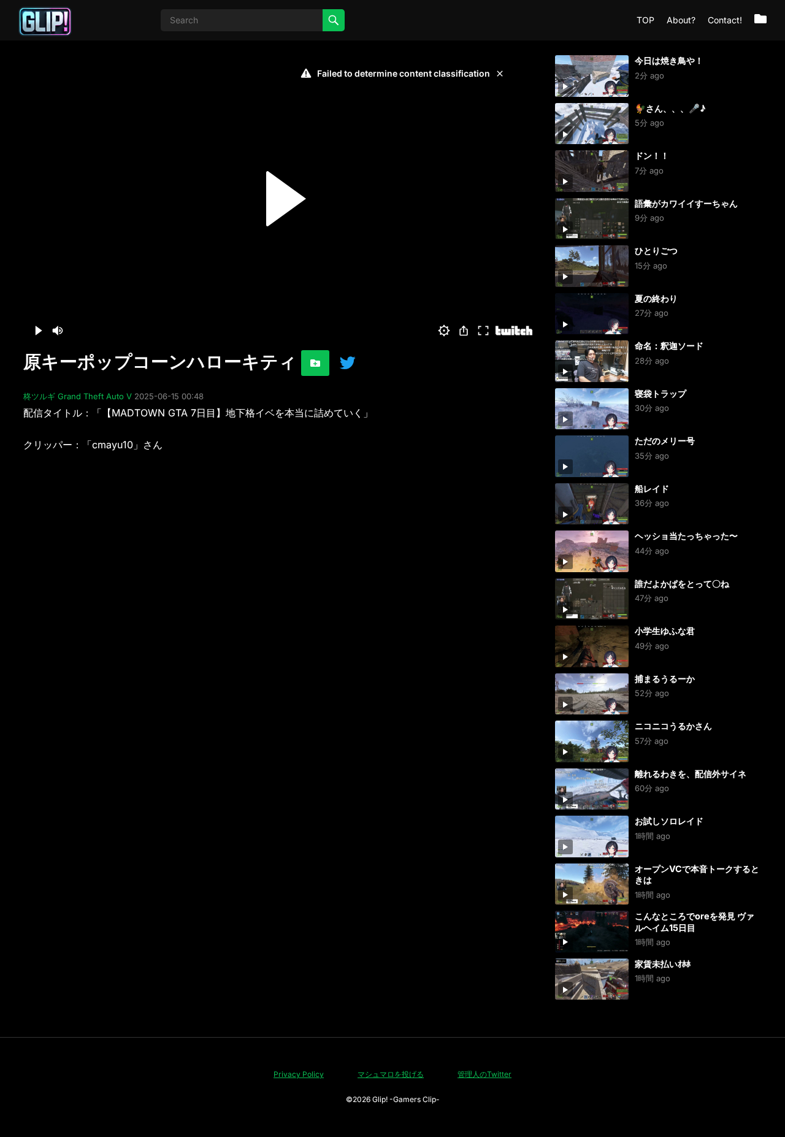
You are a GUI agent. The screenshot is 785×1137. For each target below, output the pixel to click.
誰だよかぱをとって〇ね (682, 583)
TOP (645, 20)
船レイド (652, 488)
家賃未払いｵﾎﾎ (663, 964)
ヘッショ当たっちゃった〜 (686, 535)
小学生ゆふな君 (665, 631)
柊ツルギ (39, 396)
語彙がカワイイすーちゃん (686, 203)
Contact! (725, 20)
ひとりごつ (656, 250)
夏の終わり (656, 298)
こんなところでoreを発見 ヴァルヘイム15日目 (694, 922)
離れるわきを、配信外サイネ (690, 773)
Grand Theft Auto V (95, 396)
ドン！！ (652, 155)
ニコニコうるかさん (673, 726)
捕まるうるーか (665, 678)
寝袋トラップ (660, 393)
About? (681, 20)
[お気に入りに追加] (315, 363)
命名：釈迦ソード (669, 345)
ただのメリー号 (665, 440)
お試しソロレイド (669, 821)
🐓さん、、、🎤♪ (670, 108)
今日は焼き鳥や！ (669, 60)
